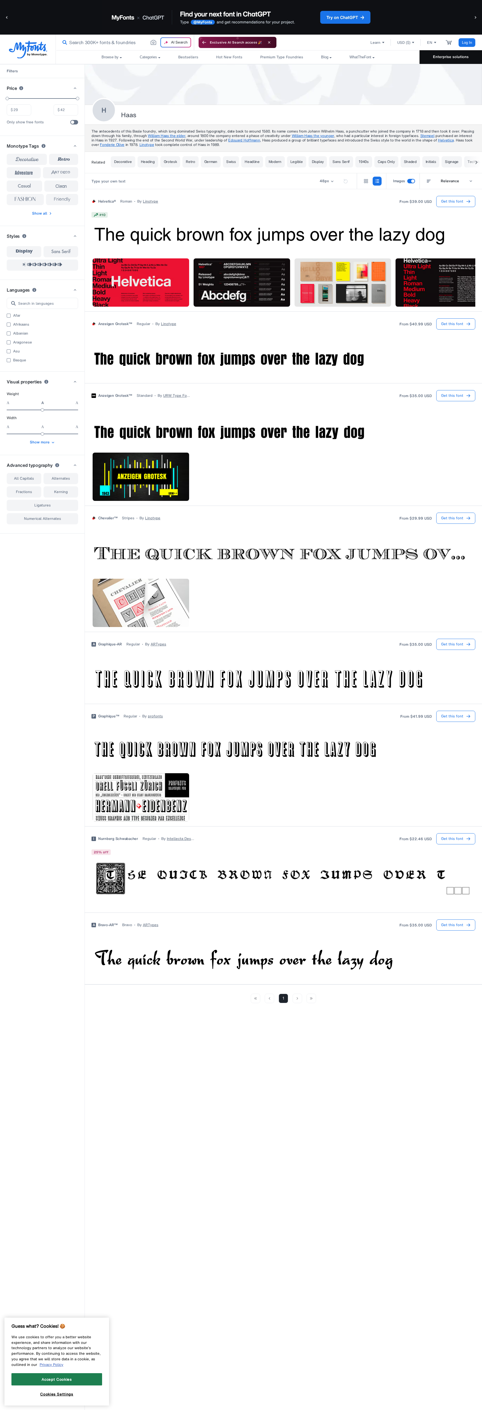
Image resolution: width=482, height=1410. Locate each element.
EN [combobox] (429, 42)
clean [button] (61, 186)
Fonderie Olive (112, 144)
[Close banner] (269, 42)
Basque (19, 360)
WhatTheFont (360, 57)
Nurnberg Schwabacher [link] (118, 839)
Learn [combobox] (375, 42)
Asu (16, 351)
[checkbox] (74, 122)
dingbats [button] (42, 265)
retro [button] (64, 159)
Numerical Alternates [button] (42, 518)
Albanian (20, 333)
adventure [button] (24, 173)
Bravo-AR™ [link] (108, 925)
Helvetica (446, 140)
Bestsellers (188, 57)
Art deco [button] (60, 173)
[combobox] (125, 42)
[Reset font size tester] (345, 181)
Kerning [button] (61, 491)
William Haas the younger (313, 135)
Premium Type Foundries (281, 57)
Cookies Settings (56, 1394)
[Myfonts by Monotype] (28, 49)
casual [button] (24, 186)
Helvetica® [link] (107, 201)
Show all (39, 213)
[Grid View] (366, 181)
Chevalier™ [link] (107, 518)
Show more (40, 442)
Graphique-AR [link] (110, 644)
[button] (7, 17)
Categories (148, 57)
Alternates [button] (61, 478)
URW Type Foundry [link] (177, 395)
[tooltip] (21, 88)
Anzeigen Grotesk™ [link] (115, 324)
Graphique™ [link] (108, 716)
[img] (99, 215)
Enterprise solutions (451, 56)
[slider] (7, 98)
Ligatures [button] (42, 505)
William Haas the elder (166, 135)
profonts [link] (155, 716)
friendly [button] (62, 199)
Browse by (110, 57)
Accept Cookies (57, 1379)
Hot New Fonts (229, 57)
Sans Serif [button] (60, 251)
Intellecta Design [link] (181, 839)
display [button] (24, 251)
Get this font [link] (452, 201)
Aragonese (22, 342)
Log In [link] (467, 42)
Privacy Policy (51, 1364)
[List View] (377, 181)
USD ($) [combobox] (403, 42)
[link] (63, 42)
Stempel (427, 135)
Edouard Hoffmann (244, 140)
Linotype (146, 144)
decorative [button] (26, 159)
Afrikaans (21, 324)
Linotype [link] (150, 201)
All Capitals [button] (24, 478)
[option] (24, 251)
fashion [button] (25, 199)
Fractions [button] (24, 491)
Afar (16, 315)
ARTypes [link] (158, 644)
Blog (324, 57)
